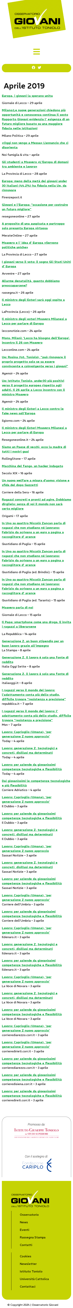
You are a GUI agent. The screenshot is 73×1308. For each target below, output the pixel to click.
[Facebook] (33, 67)
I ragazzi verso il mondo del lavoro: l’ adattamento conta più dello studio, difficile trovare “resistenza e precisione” (36, 715)
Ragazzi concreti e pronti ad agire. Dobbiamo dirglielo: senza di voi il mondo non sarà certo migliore (36, 504)
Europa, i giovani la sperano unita (27, 96)
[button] (36, 51)
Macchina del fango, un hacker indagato (32, 466)
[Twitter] (39, 67)
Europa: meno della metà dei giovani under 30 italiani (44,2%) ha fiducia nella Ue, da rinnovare (34, 185)
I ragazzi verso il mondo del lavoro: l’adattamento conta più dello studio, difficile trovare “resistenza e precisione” (34, 694)
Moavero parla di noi (17, 607)
